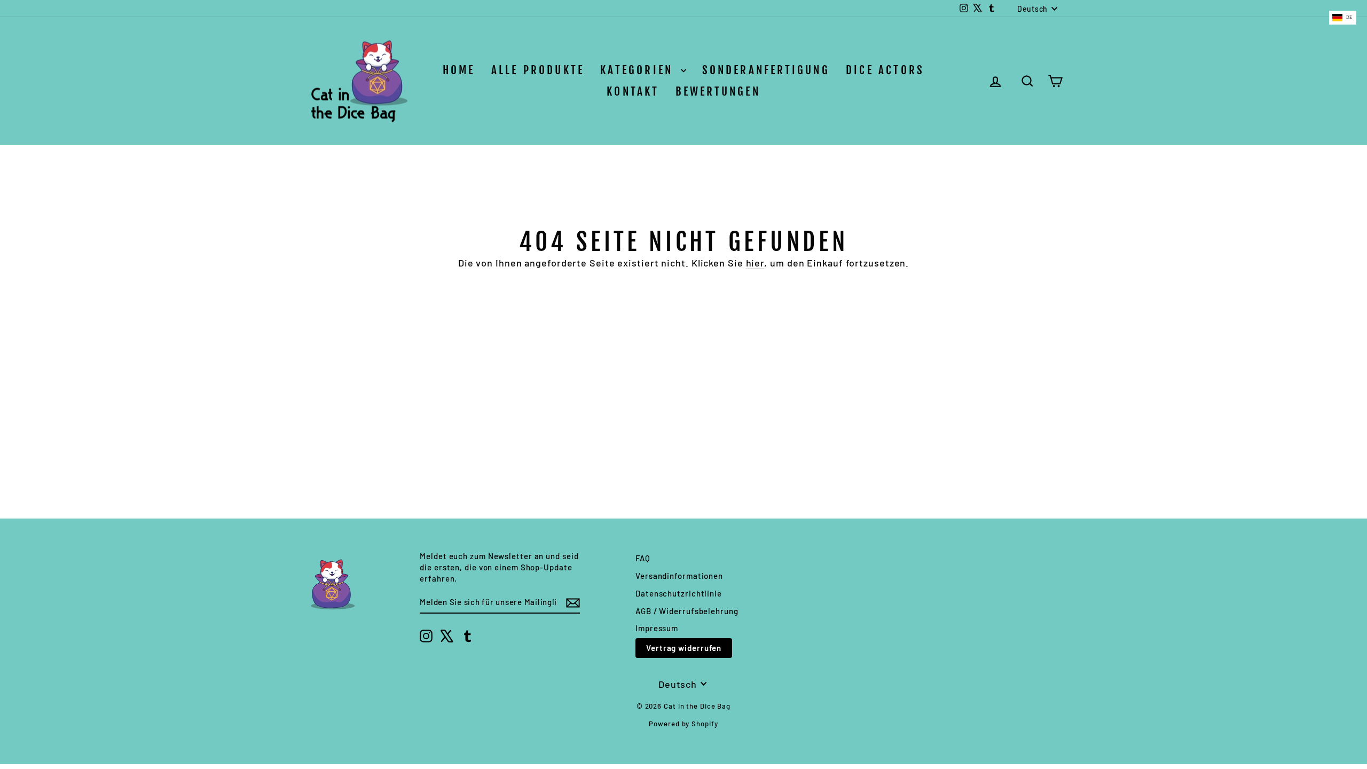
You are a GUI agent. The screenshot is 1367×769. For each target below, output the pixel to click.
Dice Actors (885, 70)
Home (459, 70)
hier (755, 263)
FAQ (642, 558)
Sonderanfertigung (766, 70)
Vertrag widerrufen (683, 648)
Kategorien (639, 70)
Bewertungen (717, 91)
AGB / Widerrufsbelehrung (687, 611)
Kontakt (633, 91)
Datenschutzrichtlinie (678, 593)
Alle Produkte (538, 70)
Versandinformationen (679, 575)
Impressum (656, 628)
